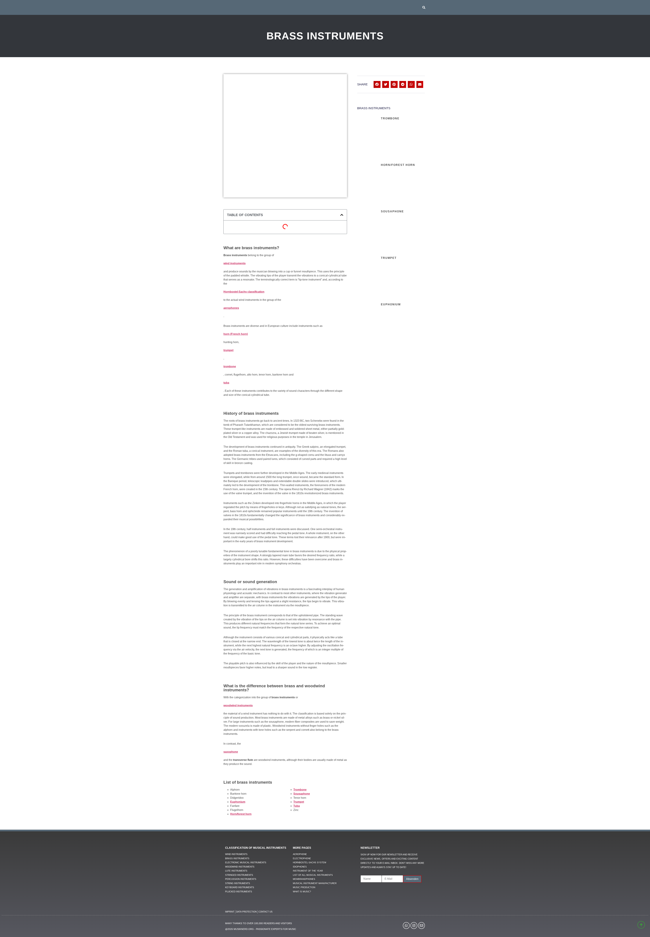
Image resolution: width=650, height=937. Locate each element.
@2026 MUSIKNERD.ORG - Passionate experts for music (260, 929)
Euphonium (391, 304)
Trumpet (389, 257)
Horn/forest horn (398, 164)
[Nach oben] (640, 929)
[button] (424, 7)
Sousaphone (392, 211)
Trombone (390, 118)
